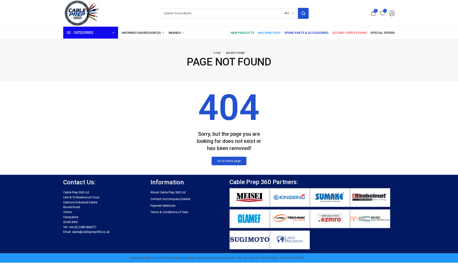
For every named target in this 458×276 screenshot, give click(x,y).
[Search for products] (303, 13)
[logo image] (81, 13)
